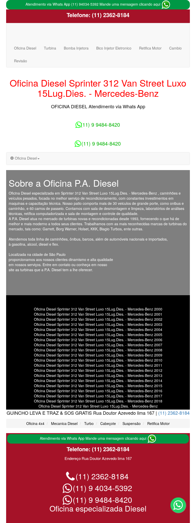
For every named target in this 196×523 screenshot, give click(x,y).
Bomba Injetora (76, 48)
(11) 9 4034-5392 (101, 487)
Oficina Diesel (25, 48)
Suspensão (131, 423)
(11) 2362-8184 (109, 15)
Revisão (20, 60)
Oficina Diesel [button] (25, 158)
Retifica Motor (150, 48)
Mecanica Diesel (64, 423)
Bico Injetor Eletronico (113, 48)
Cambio (175, 48)
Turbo (89, 423)
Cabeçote (108, 423)
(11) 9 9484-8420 (100, 124)
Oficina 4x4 (35, 423)
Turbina (50, 48)
